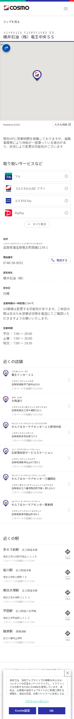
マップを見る (11, 22)
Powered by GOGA (11, 124)
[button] (66, 9)
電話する (61, 260)
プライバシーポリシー (37, 701)
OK (52, 710)
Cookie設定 (22, 710)
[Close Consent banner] (68, 673)
